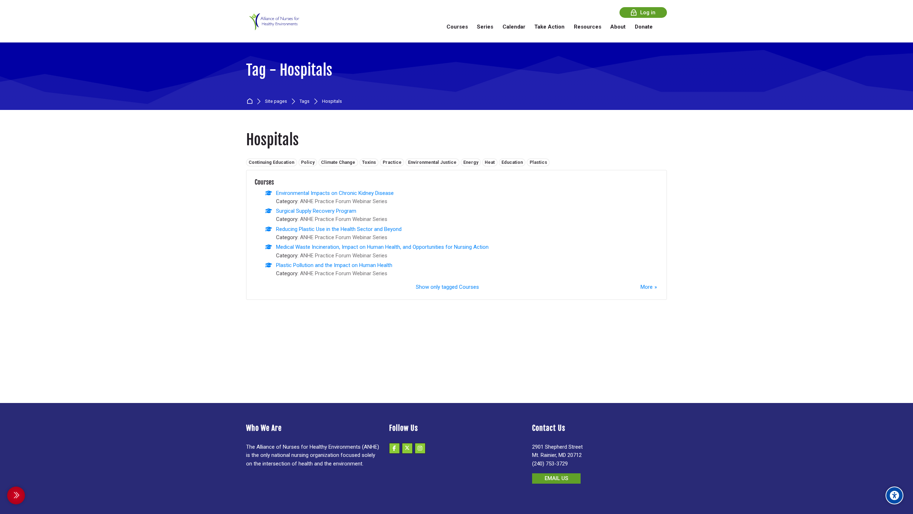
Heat (490, 162)
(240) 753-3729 (550, 463)
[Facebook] (394, 448)
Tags (305, 101)
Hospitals (332, 101)
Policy (308, 162)
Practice (392, 162)
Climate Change (338, 162)
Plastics (538, 162)
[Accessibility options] (894, 495)
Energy (470, 162)
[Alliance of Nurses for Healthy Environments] (273, 26)
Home (251, 101)
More (647, 287)
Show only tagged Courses (447, 287)
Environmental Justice (432, 162)
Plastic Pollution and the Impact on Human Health (334, 265)
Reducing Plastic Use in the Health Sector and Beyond (339, 229)
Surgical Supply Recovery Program (316, 211)
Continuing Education (271, 162)
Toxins (369, 162)
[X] (407, 448)
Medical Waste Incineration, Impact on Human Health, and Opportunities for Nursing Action (382, 247)
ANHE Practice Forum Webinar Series (343, 201)
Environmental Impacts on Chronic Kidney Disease (335, 193)
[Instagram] (420, 448)
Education (512, 162)
